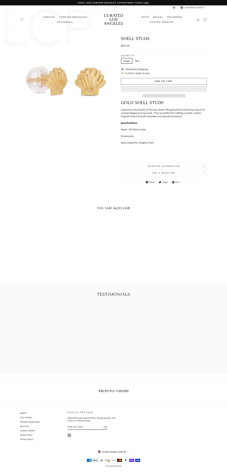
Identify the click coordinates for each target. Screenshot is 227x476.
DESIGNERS (174, 17)
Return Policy (26, 435)
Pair (137, 60)
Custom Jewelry (162, 22)
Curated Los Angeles (113, 19)
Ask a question (163, 173)
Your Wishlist (26, 417)
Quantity (128, 55)
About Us (24, 426)
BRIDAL (158, 17)
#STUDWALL (65, 22)
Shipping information (163, 166)
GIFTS (145, 17)
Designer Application (30, 422)
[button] (164, 89)
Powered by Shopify (113, 466)
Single (126, 60)
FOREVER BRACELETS (73, 17)
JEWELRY (49, 17)
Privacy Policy (26, 439)
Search (23, 413)
